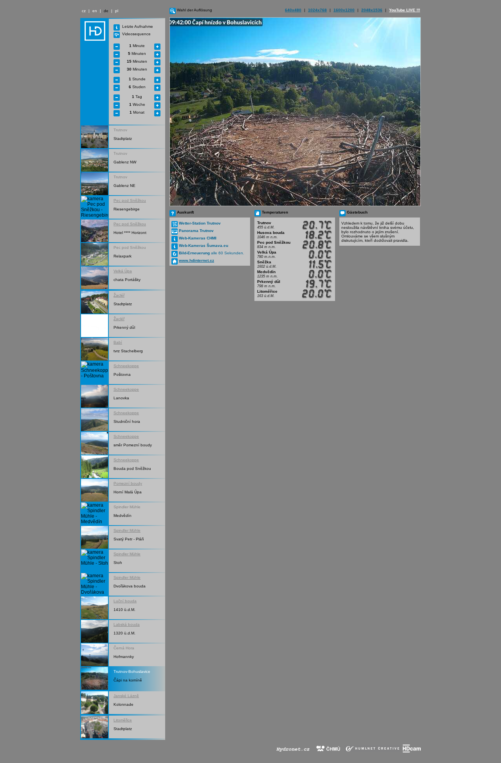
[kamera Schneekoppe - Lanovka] (94, 396)
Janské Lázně (126, 696)
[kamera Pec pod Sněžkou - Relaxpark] (94, 254)
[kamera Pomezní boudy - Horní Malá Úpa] (94, 490)
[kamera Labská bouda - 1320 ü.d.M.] (94, 631)
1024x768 (317, 10)
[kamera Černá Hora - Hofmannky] (94, 654)
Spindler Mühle (127, 530)
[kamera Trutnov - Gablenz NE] (94, 183)
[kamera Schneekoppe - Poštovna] (94, 372)
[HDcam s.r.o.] (412, 751)
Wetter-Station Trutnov (200, 223)
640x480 (293, 10)
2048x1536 (371, 10)
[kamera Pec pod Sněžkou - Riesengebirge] (94, 207)
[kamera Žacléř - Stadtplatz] (94, 302)
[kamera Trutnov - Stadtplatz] (94, 136)
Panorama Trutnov (196, 230)
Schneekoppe (126, 366)
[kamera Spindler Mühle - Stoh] (94, 560)
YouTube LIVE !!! (404, 10)
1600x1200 (344, 10)
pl (116, 11)
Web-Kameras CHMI (197, 238)
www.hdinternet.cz (196, 260)
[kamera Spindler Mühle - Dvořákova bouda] (94, 584)
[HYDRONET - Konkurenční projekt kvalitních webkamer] (292, 751)
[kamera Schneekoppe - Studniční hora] (94, 419)
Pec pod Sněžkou (130, 200)
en (94, 11)
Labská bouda (127, 624)
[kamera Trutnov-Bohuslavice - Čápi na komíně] (94, 678)
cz (84, 11)
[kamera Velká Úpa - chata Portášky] (94, 277)
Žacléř (119, 295)
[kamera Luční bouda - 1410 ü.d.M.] (94, 607)
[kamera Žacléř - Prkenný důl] (94, 325)
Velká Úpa (123, 271)
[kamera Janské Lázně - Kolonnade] (94, 702)
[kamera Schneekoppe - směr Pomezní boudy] (94, 443)
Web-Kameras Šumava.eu (203, 245)
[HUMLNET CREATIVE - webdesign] (373, 751)
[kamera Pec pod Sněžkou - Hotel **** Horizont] (94, 230)
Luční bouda (125, 601)
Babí (118, 342)
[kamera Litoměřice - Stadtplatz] (94, 727)
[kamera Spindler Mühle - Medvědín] (94, 513)
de (106, 11)
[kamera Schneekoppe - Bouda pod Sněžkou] (94, 466)
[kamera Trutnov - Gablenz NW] (94, 160)
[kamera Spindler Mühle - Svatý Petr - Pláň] (94, 537)
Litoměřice (123, 720)
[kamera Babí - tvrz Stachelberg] (94, 349)
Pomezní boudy (128, 483)
